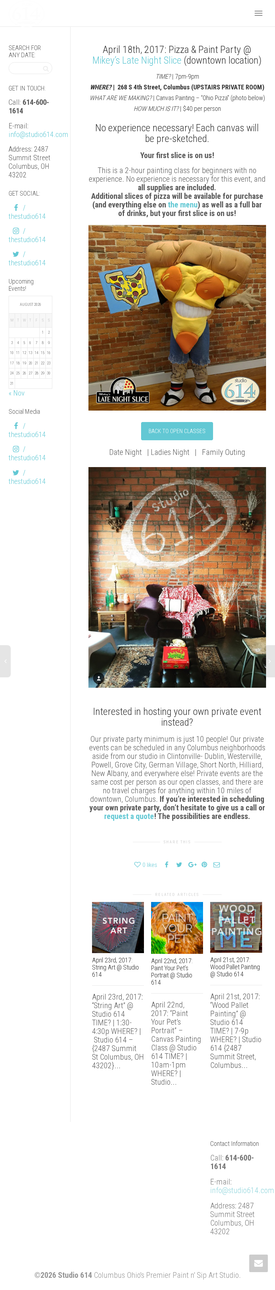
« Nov (17, 393)
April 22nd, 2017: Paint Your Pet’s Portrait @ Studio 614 (172, 971)
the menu (183, 204)
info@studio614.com (38, 134)
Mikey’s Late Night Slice (137, 60)
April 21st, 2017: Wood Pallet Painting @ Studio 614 (235, 967)
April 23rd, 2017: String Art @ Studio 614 (115, 967)
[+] (118, 927)
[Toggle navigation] (258, 13)
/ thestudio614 (27, 212)
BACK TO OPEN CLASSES (177, 431)
